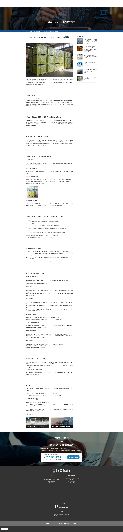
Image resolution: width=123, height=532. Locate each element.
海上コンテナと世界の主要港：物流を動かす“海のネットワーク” (90, 70)
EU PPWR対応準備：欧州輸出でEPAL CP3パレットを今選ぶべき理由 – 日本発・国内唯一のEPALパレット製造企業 (90, 48)
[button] (73, 457)
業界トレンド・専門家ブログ (84, 1)
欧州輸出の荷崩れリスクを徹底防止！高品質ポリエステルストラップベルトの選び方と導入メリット (90, 41)
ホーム (65, 1)
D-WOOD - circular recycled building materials (89, 63)
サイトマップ (94, 1)
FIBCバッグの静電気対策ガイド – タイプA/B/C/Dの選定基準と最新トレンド (90, 56)
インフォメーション (72, 1)
